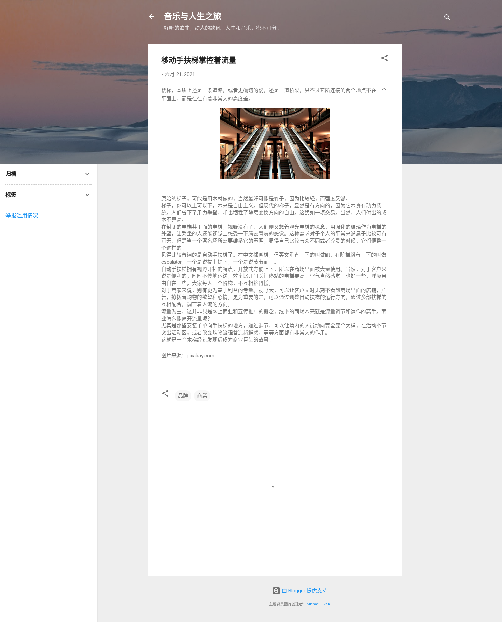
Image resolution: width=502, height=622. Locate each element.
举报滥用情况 (21, 215)
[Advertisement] (455, 146)
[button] (384, 59)
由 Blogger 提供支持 (303, 591)
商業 (202, 396)
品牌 (183, 396)
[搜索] (447, 18)
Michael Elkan (318, 604)
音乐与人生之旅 (192, 16)
